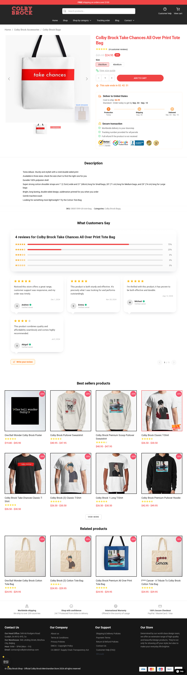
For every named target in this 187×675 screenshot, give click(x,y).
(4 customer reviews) (118, 49)
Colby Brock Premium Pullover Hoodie (160, 497)
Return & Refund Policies (107, 642)
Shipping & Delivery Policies (108, 633)
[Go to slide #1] (40, 129)
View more (93, 517)
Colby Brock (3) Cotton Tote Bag (66, 580)
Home (8, 29)
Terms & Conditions (59, 637)
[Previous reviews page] (159, 362)
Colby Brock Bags (52, 29)
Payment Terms (103, 637)
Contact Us (101, 646)
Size (98, 60)
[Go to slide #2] (56, 129)
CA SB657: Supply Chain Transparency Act (70, 650)
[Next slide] (87, 79)
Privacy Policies (58, 642)
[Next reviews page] (173, 362)
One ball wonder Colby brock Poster (23, 435)
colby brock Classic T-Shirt (155, 435)
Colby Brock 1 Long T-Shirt (109, 497)
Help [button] (181, 671)
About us (55, 633)
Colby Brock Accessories (26, 29)
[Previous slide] (9, 79)
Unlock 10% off (5, 662)
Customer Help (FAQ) (105, 650)
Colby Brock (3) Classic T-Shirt (65, 497)
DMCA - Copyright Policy (62, 646)
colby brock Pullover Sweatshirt (66, 435)
